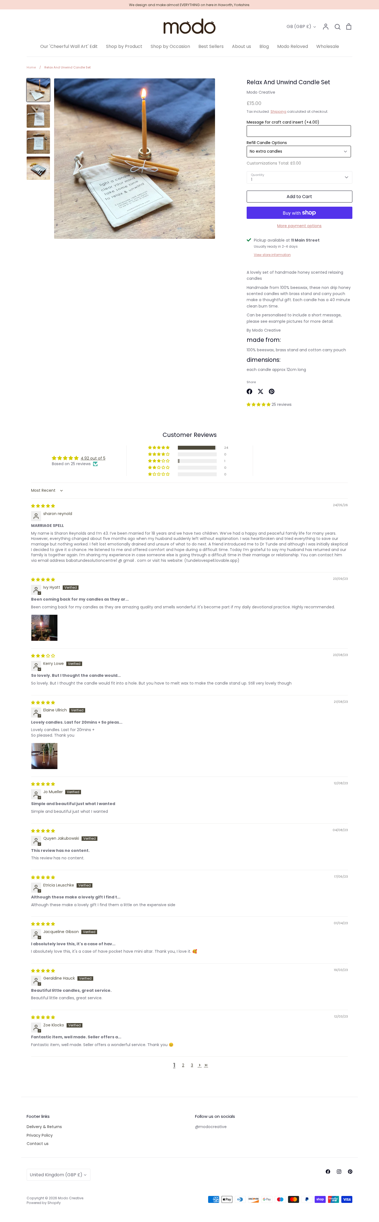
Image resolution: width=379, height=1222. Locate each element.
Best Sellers (211, 46)
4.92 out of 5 (93, 458)
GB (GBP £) (299, 26)
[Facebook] (327, 1171)
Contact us (38, 1143)
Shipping (278, 111)
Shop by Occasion (170, 46)
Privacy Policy (40, 1135)
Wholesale (327, 46)
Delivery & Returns (44, 1126)
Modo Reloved (292, 46)
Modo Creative (261, 92)
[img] (43, 506)
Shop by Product (124, 46)
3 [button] (192, 1065)
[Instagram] (339, 1171)
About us (241, 46)
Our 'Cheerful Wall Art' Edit (69, 46)
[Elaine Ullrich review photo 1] (44, 756)
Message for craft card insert (283, 122)
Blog (264, 46)
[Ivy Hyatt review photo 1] (44, 627)
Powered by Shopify (44, 1202)
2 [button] (183, 1065)
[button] (259, 404)
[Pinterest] (350, 1171)
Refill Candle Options (267, 142)
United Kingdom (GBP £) (56, 1175)
